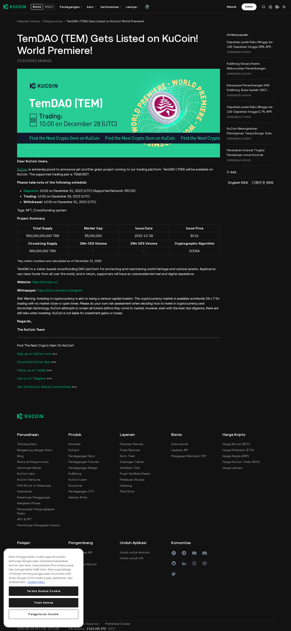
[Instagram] (194, 563)
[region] (43, 588)
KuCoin (22, 169)
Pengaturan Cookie (43, 614)
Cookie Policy (36, 582)
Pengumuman (53, 21)
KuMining (74, 473)
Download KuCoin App (34, 362)
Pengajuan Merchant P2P (188, 456)
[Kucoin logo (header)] (14, 6)
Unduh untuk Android (135, 552)
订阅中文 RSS (262, 183)
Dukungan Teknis (132, 462)
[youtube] (194, 553)
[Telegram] (184, 553)
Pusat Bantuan (130, 450)
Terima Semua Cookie (43, 591)
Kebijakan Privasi (28, 503)
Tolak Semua (43, 602)
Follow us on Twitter (31, 370)
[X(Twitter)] (173, 553)
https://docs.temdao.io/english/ (60, 290)
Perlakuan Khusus (132, 479)
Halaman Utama (28, 21)
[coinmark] (204, 563)
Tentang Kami (27, 444)
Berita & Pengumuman (33, 462)
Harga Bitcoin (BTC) (236, 444)
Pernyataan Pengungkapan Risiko (36, 511)
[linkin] (184, 563)
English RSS (238, 183)
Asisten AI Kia (77, 497)
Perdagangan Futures (83, 462)
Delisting (126, 485)
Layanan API (179, 450)
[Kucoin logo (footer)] (32, 416)
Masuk (231, 6)
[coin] (173, 573)
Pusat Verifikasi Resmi (135, 473)
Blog (20, 456)
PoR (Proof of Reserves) (34, 485)
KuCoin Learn (77, 479)
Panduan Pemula (131, 444)
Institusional (179, 444)
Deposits (31, 191)
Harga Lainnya (232, 468)
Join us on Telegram (31, 378)
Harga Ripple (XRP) (236, 456)
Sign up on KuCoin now (34, 354)
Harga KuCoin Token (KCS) (241, 462)
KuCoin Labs (26, 473)
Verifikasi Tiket (130, 468)
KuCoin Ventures (28, 479)
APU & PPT (24, 519)
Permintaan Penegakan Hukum (38, 525)
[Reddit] (173, 563)
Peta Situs (127, 491)
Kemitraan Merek (29, 468)
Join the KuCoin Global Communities (44, 387)
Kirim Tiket (127, 456)
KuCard (73, 450)
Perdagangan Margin (83, 468)
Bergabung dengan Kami (34, 450)
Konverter (75, 485)
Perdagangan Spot (81, 456)
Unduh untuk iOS (131, 558)
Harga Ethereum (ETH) (238, 450)
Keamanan (24, 491)
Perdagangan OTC (81, 491)
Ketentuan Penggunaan (33, 497)
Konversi (74, 444)
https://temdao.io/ (45, 282)
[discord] (204, 553)
